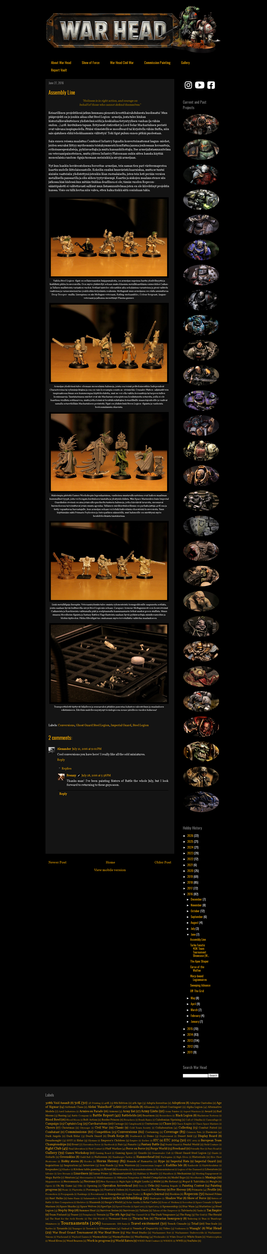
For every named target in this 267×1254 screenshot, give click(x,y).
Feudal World (191, 1144)
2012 (190, 1046)
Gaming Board (103, 1153)
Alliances (149, 1107)
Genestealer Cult (161, 1153)
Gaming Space (124, 1153)
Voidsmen (180, 1228)
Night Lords (141, 1181)
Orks (151, 1186)
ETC (156, 1141)
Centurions (151, 1124)
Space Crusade (203, 1202)
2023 (190, 853)
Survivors (129, 1210)
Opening (92, 1186)
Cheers (50, 1128)
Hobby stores (70, 1161)
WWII (179, 1241)
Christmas (68, 1128)
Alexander (64, 749)
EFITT (70, 1140)
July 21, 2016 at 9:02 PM (87, 749)
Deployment (166, 1136)
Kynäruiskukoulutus (142, 1169)
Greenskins (67, 1157)
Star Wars (189, 1206)
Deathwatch (136, 1136)
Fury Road (213, 1149)
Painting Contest (193, 1186)
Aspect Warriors (192, 1111)
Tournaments (75, 1223)
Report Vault (59, 69)
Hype (161, 1161)
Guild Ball (85, 1157)
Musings (211, 1178)
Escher (145, 1140)
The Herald (215, 1215)
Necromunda (71, 1181)
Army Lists (149, 1111)
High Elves (182, 1157)
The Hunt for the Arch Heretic (67, 1219)
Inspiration (71, 1165)
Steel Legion (141, 725)
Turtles (49, 1228)
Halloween (100, 1157)
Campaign (52, 1124)
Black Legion (184, 1116)
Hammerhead (145, 1157)
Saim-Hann (74, 1198)
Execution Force (91, 1144)
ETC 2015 (192, 1140)
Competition (102, 1132)
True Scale (211, 1224)
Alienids (133, 1107)
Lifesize (49, 1173)
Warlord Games (80, 1237)
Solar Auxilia (133, 1202)
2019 (190, 876)
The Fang (185, 1215)
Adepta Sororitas (156, 1103)
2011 (190, 1052)
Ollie (80, 1186)
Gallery (185, 62)
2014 (190, 1034)
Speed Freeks (123, 1206)
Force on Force (135, 1149)
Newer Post (57, 862)
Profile (211, 1190)
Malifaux (141, 1173)
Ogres (48, 1186)
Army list (129, 1111)
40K (106, 1103)
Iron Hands (107, 1165)
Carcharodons (97, 1124)
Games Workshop (77, 1153)
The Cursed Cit (139, 1215)
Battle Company (80, 1115)
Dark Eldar (73, 1136)
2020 (190, 871)
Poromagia (93, 1190)
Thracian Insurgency (168, 1219)
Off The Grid (197, 991)
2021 (190, 865)
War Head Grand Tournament (72, 1233)
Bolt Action (90, 1120)
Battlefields (129, 1116)
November (197, 905)
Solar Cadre (150, 1202)
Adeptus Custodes (201, 1103)
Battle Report (103, 1115)
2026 (190, 835)
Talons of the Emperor (165, 1210)
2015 (190, 1029)
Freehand (179, 1149)
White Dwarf (176, 1237)
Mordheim (196, 1177)
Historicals (199, 1157)
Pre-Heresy (178, 1190)
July (193, 928)
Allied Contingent (170, 1107)
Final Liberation (77, 1149)
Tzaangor (77, 1228)
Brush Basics (145, 1120)
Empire (134, 1140)
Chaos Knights (184, 1124)
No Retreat (171, 1181)
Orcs (141, 1186)
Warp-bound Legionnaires (198, 978)
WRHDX (168, 1241)
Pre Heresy (158, 1190)
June (193, 934)
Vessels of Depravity (145, 1228)
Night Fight (125, 1181)
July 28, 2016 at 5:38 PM (96, 776)
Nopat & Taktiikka (194, 1181)
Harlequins (166, 1157)
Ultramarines (108, 1228)
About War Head (61, 62)
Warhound (62, 1237)
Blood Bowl (52, 1120)
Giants (215, 1153)
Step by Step (66, 1211)
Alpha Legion (194, 1107)
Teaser (74, 1215)
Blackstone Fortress (208, 1115)
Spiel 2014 (153, 1206)
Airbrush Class (74, 1107)
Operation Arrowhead (117, 1186)
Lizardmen (81, 1174)
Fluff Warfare (113, 1149)
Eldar (80, 1140)
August (195, 922)
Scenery (106, 1198)
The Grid (200, 1215)
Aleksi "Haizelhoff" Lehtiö (105, 1107)
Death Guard (94, 1136)
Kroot (108, 1169)
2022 (190, 859)
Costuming (152, 1132)
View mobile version (110, 870)
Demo (150, 1136)
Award (208, 1111)
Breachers (129, 1120)
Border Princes (111, 1120)
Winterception (214, 1237)
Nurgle (214, 1181)
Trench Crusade (177, 1224)
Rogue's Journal (153, 1194)
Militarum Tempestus (128, 1177)
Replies (66, 769)
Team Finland (57, 1215)
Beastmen (149, 1115)
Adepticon (178, 1103)
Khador (66, 1169)
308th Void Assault (57, 1103)
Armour (113, 1111)
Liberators (211, 1169)
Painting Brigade (169, 1186)
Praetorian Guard (138, 1190)
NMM (157, 1181)
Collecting (185, 1128)
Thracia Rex (140, 1219)
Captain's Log (73, 1124)
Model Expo (178, 1177)
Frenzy (71, 776)
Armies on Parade (91, 1111)
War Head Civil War (122, 62)
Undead (125, 1228)
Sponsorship (170, 1206)
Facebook (109, 1144)
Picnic (65, 1190)
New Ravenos (108, 1181)
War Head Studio (136, 1233)
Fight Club (53, 1148)
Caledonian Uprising (168, 1120)
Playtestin (77, 1190)
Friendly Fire (197, 1149)
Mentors (70, 1177)
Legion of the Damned (190, 1169)
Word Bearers (74, 1241)
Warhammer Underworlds (189, 1233)
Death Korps (116, 1136)
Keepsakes (51, 1169)
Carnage (119, 1124)
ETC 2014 (171, 1140)
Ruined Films (213, 1194)
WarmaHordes (121, 1237)
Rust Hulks (56, 1198)
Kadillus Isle (174, 1165)
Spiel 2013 (139, 1206)
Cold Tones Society (140, 1128)
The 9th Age (117, 1215)
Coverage (171, 1132)
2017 (190, 888)
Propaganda (67, 1194)
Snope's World (113, 1202)
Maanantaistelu (122, 1173)
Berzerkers (165, 1115)
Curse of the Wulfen (197, 969)
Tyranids (62, 1228)
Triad (195, 1224)
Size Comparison (64, 1202)
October (195, 911)
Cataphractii (135, 1124)
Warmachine (100, 1237)
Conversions (66, 725)
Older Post (163, 862)
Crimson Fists (193, 1132)
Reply (61, 760)
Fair (120, 1144)
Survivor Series (109, 1210)
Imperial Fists (180, 1161)
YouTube (192, 1241)
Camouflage (212, 1120)
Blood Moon (73, 1120)
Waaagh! (195, 1229)
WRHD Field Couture (148, 1241)
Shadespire (155, 1198)
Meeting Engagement (207, 1173)
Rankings (82, 1194)
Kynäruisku (122, 1169)
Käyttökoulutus (210, 1165)
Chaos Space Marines (207, 1124)
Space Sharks (68, 1206)
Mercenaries (86, 1177)
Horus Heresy (108, 1161)
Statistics (205, 1206)
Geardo (142, 1153)
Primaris (197, 1190)
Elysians (92, 1140)
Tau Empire (214, 1211)
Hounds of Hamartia (140, 1161)
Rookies (175, 1194)
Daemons (211, 1132)
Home (110, 862)
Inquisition (52, 1165)
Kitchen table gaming (87, 1169)
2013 (190, 1040)
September (197, 917)
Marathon (168, 1173)
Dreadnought (53, 1140)
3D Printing (94, 1103)
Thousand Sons (117, 1219)
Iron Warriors (127, 1165)
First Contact (95, 1149)
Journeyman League (151, 1165)
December (197, 899)
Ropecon (191, 1194)
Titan (204, 1219)
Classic (119, 1128)
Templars (88, 1215)
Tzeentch (91, 1228)
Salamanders (90, 1198)
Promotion (51, 1194)
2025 (190, 841)
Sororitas (187, 1202)
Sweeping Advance (200, 985)
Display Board (207, 1136)
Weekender (159, 1237)
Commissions (76, 1132)
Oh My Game (64, 1186)
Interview (89, 1165)
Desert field (185, 1136)
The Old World (96, 1219)
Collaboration (164, 1128)
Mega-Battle (52, 1177)
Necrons (89, 1182)
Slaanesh (94, 1202)
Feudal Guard (172, 1144)
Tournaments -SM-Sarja (114, 1224)
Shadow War (173, 1198)
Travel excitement (145, 1223)
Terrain (100, 1215)
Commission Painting (157, 62)
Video (166, 1228)
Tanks (200, 1210)
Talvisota (187, 1210)
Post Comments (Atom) (118, 887)
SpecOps (106, 1206)
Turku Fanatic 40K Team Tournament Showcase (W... (199, 950)
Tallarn (143, 1210)
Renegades (114, 1194)
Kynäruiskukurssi (165, 1169)
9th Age (137, 1103)
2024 (190, 847)
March (195, 1010)
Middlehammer (105, 1177)
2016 (190, 894)
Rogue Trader (132, 1194)
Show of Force (91, 62)
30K (77, 1103)
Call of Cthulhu (194, 1120)
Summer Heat (87, 1210)
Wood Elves (55, 1241)
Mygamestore (52, 1181)
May (193, 998)
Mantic (154, 1173)
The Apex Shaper (199, 961)
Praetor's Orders (114, 1190)
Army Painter (172, 1111)
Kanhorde (193, 1165)
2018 (190, 882)
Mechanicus (184, 1173)
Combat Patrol (208, 1128)
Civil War (101, 1128)
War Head (214, 1228)
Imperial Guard (121, 725)
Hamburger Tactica (122, 1157)
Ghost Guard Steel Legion (92, 725)
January (195, 1021)
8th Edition (121, 1103)
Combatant (52, 1132)
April (194, 1004)
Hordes (88, 1161)
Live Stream (63, 1173)
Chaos (167, 1124)
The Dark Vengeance (163, 1215)
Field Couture (211, 1144)
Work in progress (98, 1241)
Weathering (142, 1237)
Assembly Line (198, 939)
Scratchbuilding (129, 1198)
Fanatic (132, 1144)
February (196, 1015)
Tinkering (192, 1219)
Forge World (159, 1149)
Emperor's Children (113, 1140)
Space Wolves (88, 1206)
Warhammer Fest (161, 1233)
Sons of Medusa (170, 1202)
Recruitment (97, 1194)
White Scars (194, 1237)
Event (75, 1144)
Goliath (50, 1157)
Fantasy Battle (150, 1145)
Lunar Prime (100, 1173)
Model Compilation (155, 1177)
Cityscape (85, 1128)
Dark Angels (53, 1136)
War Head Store (109, 1233)
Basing (62, 1115)
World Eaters (124, 1241)
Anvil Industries (67, 1111)
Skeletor (81, 1202)
